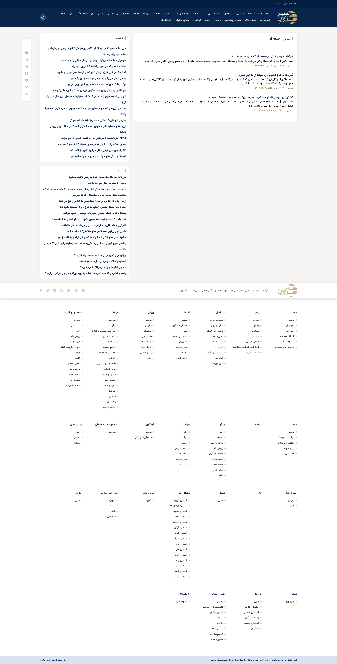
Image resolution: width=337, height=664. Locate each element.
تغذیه (77, 358)
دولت (256, 336)
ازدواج (113, 506)
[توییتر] (26, 87)
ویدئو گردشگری (216, 454)
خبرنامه (245, 290)
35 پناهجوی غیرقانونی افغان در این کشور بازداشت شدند (96, 150)
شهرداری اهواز (181, 517)
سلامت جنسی (73, 374)
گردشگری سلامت (251, 623)
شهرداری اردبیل (180, 555)
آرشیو (265, 290)
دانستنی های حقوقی (213, 607)
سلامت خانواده (73, 385)
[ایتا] (26, 73)
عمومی (291, 320)
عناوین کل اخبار (254, 14)
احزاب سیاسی (181, 448)
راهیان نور (111, 402)
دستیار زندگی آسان (143, 437)
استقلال (148, 331)
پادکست (156, 14)
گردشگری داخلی (251, 607)
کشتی (149, 358)
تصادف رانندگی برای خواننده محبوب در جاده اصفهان (98, 156)
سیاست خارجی (252, 352)
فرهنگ (197, 14)
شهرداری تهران (180, 500)
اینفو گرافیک (81, 14)
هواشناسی (289, 454)
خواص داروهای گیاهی (69, 347)
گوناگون (135, 14)
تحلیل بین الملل (215, 331)
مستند (220, 437)
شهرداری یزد (181, 544)
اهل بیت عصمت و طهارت (104, 331)
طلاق (113, 511)
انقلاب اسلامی (109, 336)
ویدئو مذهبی (217, 459)
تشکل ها (183, 464)
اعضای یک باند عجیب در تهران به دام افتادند (102, 261)
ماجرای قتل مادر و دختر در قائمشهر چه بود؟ (103, 267)
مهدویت (112, 342)
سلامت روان (74, 380)
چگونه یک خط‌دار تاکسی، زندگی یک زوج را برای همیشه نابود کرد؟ (92, 207)
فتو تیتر (112, 391)
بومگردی (255, 628)
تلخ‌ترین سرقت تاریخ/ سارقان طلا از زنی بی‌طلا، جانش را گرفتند (93, 225)
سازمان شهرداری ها (178, 506)
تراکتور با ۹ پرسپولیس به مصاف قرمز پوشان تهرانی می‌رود (96, 84)
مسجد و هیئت (108, 374)
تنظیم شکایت (216, 634)
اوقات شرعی (221, 290)
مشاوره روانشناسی (232, 20)
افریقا (220, 347)
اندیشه (112, 358)
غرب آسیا (219, 358)
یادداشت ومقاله (287, 336)
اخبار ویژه (290, 331)
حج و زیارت (110, 385)
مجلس (255, 331)
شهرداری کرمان (180, 571)
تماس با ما (181, 290)
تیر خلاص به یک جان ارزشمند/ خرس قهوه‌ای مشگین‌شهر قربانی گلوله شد (88, 91)
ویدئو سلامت (74, 336)
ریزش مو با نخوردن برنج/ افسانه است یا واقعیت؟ (100, 255)
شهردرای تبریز (181, 533)
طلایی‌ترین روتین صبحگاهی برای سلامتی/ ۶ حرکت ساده (96, 231)
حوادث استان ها (286, 437)
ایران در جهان (216, 325)
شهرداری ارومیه (180, 576)
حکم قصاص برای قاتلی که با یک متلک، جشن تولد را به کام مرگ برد (91, 237)
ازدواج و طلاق (216, 612)
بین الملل (228, 14)
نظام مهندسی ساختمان (118, 14)
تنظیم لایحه (217, 628)
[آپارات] (26, 66)
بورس (184, 331)
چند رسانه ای (97, 14)
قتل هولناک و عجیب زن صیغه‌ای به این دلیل (266, 75)
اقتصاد (217, 14)
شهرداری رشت (181, 560)
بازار (70, 14)
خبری (220, 432)
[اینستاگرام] (26, 52)
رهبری (256, 325)
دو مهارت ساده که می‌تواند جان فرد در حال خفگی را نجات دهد (93, 60)
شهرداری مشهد (180, 511)
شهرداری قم (181, 549)
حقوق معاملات (216, 639)
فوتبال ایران (146, 342)
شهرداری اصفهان (179, 522)
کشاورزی (183, 342)
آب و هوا (234, 290)
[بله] (26, 80)
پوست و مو (75, 369)
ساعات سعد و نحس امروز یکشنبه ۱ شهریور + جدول (99, 66)
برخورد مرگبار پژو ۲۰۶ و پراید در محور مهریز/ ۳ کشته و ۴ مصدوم (92, 144)
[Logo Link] (287, 17)
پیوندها (256, 290)
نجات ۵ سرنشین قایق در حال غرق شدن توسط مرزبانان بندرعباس (92, 72)
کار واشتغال (181, 601)
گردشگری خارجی (251, 612)
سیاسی (240, 14)
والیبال (148, 325)
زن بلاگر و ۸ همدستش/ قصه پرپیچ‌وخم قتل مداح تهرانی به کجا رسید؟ (89, 219)
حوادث (166, 14)
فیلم (220, 475)
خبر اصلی (289, 325)
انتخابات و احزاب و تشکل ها (245, 347)
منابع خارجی (217, 443)
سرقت (220, 618)
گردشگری (197, 20)
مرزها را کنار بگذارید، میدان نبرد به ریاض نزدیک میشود (97, 177)
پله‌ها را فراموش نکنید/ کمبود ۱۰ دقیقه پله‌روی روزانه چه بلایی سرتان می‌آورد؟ (85, 273)
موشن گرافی (217, 470)
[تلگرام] (26, 59)
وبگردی (217, 20)
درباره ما (194, 290)
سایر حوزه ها (217, 363)
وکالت (220, 623)
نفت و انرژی (181, 358)
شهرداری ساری (181, 566)
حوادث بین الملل (286, 443)
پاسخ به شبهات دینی (106, 363)
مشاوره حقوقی (182, 20)
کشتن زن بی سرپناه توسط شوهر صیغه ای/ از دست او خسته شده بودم (251, 97)
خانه (268, 14)
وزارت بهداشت (73, 342)
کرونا (78, 352)
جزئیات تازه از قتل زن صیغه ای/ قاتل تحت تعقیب (262, 57)
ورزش (207, 14)
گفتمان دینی (110, 380)
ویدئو (145, 14)
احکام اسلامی (109, 347)
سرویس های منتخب (284, 347)
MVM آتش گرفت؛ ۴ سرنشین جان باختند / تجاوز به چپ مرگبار (93, 138)
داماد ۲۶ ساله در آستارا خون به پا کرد (107, 183)
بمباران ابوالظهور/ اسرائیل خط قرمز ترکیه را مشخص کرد (97, 120)
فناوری (62, 14)
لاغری (77, 331)
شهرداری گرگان (180, 527)
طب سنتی (75, 325)
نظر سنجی (206, 290)
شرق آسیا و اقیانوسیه (213, 352)
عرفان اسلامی (109, 369)
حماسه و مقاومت (107, 352)
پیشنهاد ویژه (288, 342)
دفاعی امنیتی (252, 342)
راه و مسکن (182, 352)
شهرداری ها (265, 20)
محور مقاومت (216, 336)
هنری (207, 20)
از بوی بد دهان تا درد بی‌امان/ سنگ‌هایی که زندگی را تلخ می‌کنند (92, 201)
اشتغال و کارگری (179, 325)
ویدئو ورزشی (146, 352)
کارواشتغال (166, 20)
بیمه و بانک (250, 20)
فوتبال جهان (146, 347)
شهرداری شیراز (180, 538)
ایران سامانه (45, 660)
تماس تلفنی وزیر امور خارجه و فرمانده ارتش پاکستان (98, 78)
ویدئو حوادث (288, 448)
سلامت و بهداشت (182, 14)
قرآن (114, 325)
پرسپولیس (147, 336)
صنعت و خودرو (180, 336)
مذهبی (112, 396)
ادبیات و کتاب (109, 407)
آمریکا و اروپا (217, 342)
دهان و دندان (73, 363)
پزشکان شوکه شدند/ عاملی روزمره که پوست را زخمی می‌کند (94, 213)
